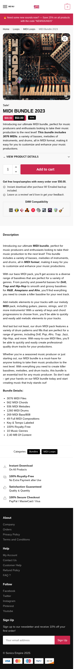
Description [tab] (11, 234)
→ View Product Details (21, 156)
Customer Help (12, 565)
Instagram (9, 600)
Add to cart (45, 169)
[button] (67, 6)
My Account (10, 555)
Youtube (8, 611)
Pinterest (8, 606)
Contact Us (10, 560)
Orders (7, 529)
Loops (16, 29)
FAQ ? (7, 575)
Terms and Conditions (16, 539)
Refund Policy (11, 570)
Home (6, 29)
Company (9, 524)
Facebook (9, 590)
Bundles (33, 451)
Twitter (7, 595)
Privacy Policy (11, 534)
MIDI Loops (29, 29)
